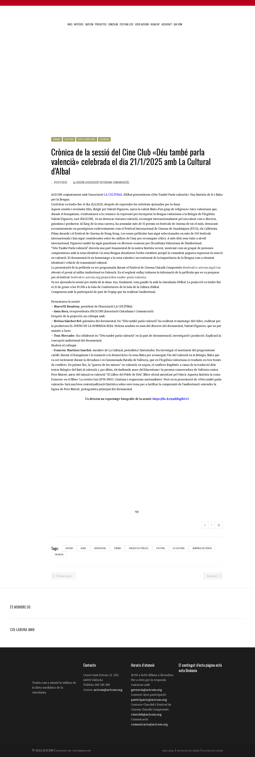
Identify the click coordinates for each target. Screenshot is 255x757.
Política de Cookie (212, 751)
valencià (59, 554)
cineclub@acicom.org (146, 714)
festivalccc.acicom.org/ (199, 267)
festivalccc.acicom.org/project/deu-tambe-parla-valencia (108, 277)
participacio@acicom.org (149, 699)
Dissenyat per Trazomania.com (73, 751)
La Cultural (179, 548)
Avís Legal (168, 751)
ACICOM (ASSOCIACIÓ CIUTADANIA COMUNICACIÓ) (102, 182)
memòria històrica (202, 548)
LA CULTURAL (113, 194)
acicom (69, 548)
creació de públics (138, 548)
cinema (117, 548)
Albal (83, 548)
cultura (160, 548)
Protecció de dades (188, 751)
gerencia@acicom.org (146, 690)
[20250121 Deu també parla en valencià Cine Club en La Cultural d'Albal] (137, 455)
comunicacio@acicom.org (149, 724)
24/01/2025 (60, 182)
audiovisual (100, 548)
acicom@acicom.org (108, 690)
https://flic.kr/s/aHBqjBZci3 (170, 399)
